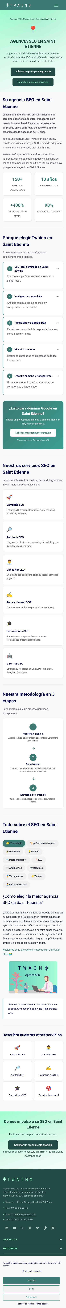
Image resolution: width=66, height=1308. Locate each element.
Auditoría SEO (17, 1070)
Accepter (31, 1280)
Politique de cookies (25, 1304)
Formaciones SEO (17, 1091)
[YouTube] (14, 1228)
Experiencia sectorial (48, 1091)
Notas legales (42, 1304)
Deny (31, 1289)
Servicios (10, 1239)
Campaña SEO (17, 1050)
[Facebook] (52, 1228)
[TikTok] (45, 1228)
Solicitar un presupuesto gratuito (33, 71)
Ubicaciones (28, 19)
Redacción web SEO (48, 1070)
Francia (39, 19)
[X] (37, 1228)
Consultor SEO (48, 1050)
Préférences (31, 1297)
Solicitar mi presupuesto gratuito (33, 432)
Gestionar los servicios (32, 1271)
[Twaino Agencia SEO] (17, 1179)
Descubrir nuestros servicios (33, 82)
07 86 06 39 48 (19, 1207)
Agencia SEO (16, 19)
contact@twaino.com (25, 1214)
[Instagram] (22, 1228)
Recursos (10, 1248)
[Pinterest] (29, 1228)
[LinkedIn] (6, 1228)
